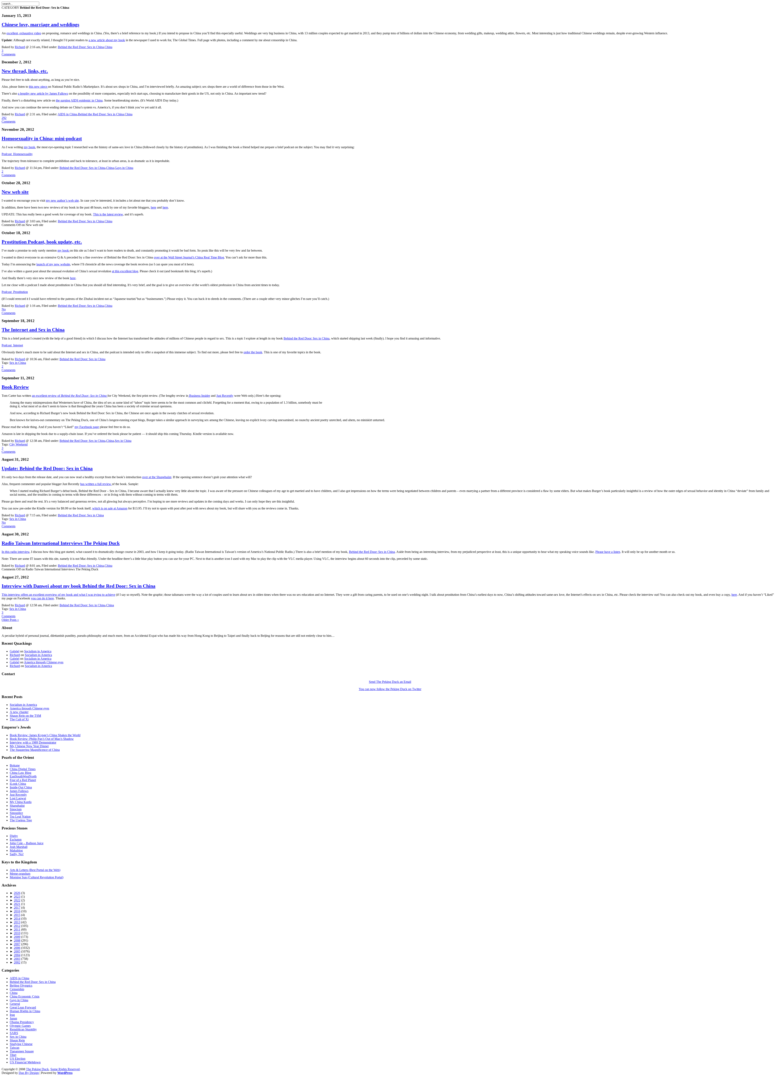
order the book (253, 352)
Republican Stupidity (23, 1029)
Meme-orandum (20, 873)
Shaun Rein (17, 1040)
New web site (15, 192)
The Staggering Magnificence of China (35, 749)
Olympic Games (20, 1025)
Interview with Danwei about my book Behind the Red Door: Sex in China (78, 586)
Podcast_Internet (12, 345)
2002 (17, 962)
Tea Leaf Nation (20, 816)
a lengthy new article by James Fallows (43, 93)
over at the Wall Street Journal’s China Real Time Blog (189, 257)
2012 (17, 926)
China (108, 47)
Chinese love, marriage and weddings (40, 24)
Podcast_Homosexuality (17, 154)
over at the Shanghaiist (156, 477)
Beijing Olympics (21, 985)
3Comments (8, 52)
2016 (17, 911)
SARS (14, 1033)
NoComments (8, 311)
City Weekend (18, 444)
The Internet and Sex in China (33, 329)
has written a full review (96, 484)
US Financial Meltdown (25, 1062)
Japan (13, 1018)
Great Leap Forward (23, 1007)
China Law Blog (20, 772)
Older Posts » (10, 620)
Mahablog (16, 850)
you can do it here (42, 598)
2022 (17, 900)
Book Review (15, 387)
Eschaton (16, 839)
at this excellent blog (125, 271)
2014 (17, 918)
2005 (17, 951)
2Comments (8, 173)
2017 (17, 907)
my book (29, 147)
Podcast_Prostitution (15, 292)
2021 (17, 904)
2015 (17, 915)
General (15, 1004)
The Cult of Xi (19, 719)
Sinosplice (16, 813)
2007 (17, 944)
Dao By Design (29, 1073)
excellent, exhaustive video (23, 33)
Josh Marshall (18, 847)
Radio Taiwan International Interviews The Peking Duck (61, 543)
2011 (17, 929)
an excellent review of (69, 395)
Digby (14, 836)
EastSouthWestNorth (23, 776)
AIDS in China (67, 114)
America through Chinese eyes (43, 662)
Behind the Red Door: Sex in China (81, 47)
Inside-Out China (21, 787)
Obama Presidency (22, 1022)
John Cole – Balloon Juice (26, 843)
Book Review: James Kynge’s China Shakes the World (45, 735)
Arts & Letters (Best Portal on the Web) (35, 870)
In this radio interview (15, 552)
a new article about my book (107, 40)
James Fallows (19, 791)
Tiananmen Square (22, 1051)
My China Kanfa (20, 802)
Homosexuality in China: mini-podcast (42, 138)
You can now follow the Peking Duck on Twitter (390, 689)
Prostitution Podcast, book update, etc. (42, 241)
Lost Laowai (18, 798)
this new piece (38, 86)
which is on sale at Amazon (109, 508)
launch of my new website (53, 264)
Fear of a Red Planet (23, 780)
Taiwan (14, 1047)
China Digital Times (23, 769)
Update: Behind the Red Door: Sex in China (47, 468)
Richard (20, 47)
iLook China (18, 783)
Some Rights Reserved (65, 1069)
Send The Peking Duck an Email (390, 681)
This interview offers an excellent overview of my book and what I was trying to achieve (58, 594)
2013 (17, 922)
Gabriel (14, 651)
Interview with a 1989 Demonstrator (33, 742)
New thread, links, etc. (25, 71)
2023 (17, 896)
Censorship (17, 989)
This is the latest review (108, 214)
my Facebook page (87, 427)
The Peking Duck (37, 1069)
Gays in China (124, 168)
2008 (17, 940)
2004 (17, 955)
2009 (17, 937)
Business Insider (199, 395)
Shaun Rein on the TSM (25, 715)
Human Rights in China (25, 1011)
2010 (17, 933)
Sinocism (16, 809)
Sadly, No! (17, 854)
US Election (17, 1058)
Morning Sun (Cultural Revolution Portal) (36, 877)
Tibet (13, 1055)
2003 (17, 958)
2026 (17, 893)
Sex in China (17, 362)
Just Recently (224, 395)
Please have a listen (607, 552)
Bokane (15, 765)
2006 (17, 947)
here (153, 207)
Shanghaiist (17, 805)
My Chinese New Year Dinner (29, 746)
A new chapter (19, 712)
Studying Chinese (21, 1044)
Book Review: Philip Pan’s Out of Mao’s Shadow (42, 739)
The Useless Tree (21, 820)
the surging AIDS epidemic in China (79, 100)
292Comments (8, 119)
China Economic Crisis (24, 996)
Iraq (12, 1014)
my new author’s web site (62, 200)
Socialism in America (37, 651)
